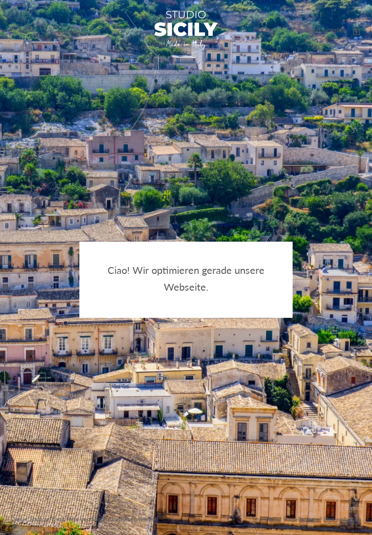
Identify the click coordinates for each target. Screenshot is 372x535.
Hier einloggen (342, 519)
